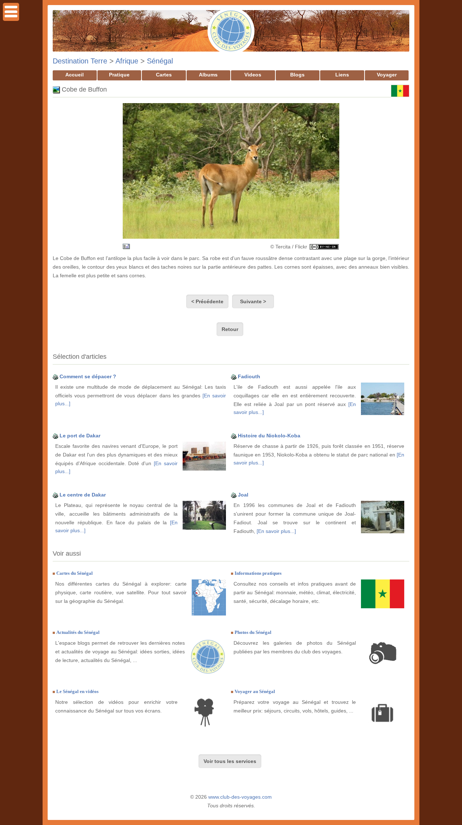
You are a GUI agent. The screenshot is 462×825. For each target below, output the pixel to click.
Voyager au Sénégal (255, 691)
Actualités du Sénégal (78, 632)
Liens (342, 75)
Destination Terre (80, 61)
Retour (230, 329)
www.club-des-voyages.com (240, 797)
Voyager (387, 75)
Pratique (119, 75)
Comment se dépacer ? (88, 376)
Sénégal (160, 61)
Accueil (74, 75)
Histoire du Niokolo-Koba (269, 435)
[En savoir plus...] (276, 531)
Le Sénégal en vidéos (77, 691)
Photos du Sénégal (253, 632)
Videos (252, 75)
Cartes (164, 75)
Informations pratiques (258, 573)
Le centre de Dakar (83, 495)
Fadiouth (249, 376)
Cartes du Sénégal (74, 573)
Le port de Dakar (80, 435)
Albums (208, 75)
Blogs (297, 75)
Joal (243, 495)
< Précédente (207, 301)
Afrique (127, 61)
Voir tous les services (230, 761)
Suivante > (253, 301)
